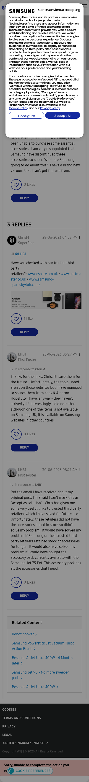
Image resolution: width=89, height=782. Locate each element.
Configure (26, 116)
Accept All (62, 116)
